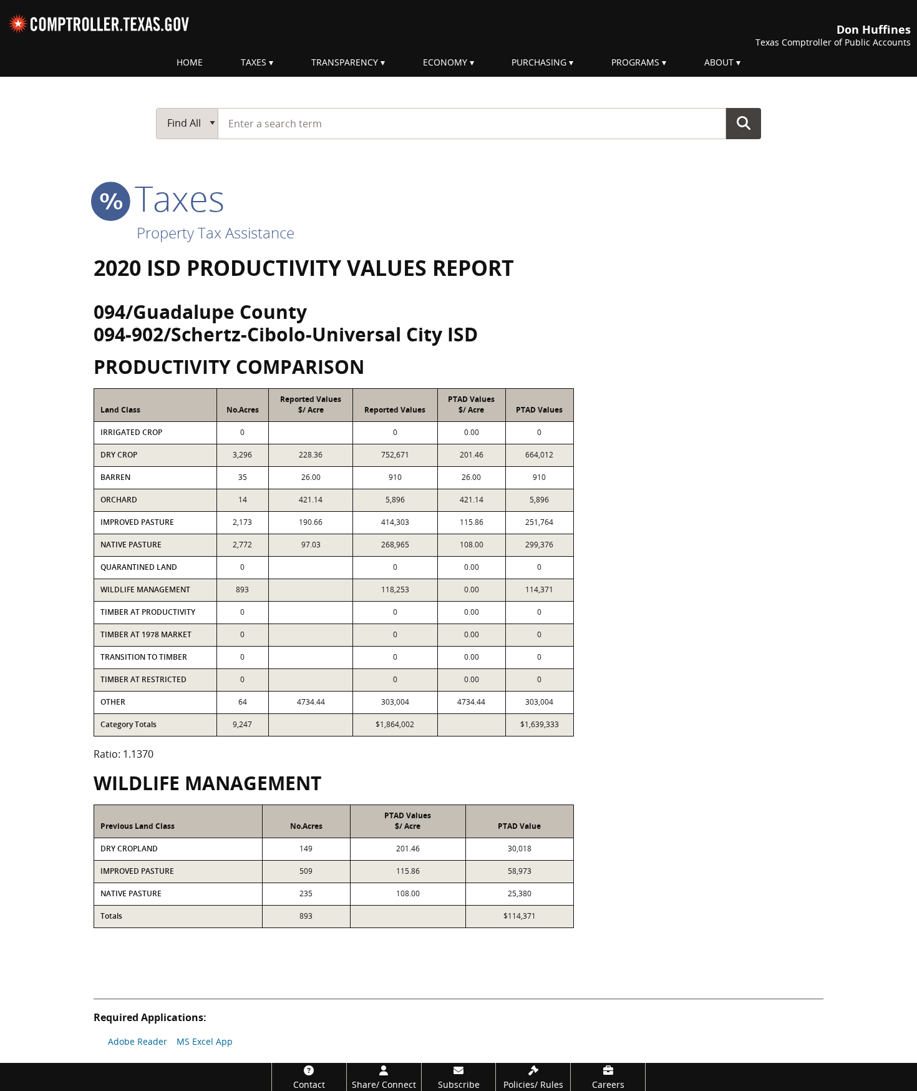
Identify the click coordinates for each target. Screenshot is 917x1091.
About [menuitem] (719, 62)
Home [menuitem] (190, 62)
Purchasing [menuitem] (539, 62)
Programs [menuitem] (635, 62)
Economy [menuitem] (445, 62)
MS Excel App (205, 1041)
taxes (175, 198)
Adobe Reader (137, 1041)
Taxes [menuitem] (253, 62)
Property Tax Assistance (215, 232)
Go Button (743, 123)
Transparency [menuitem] (344, 62)
